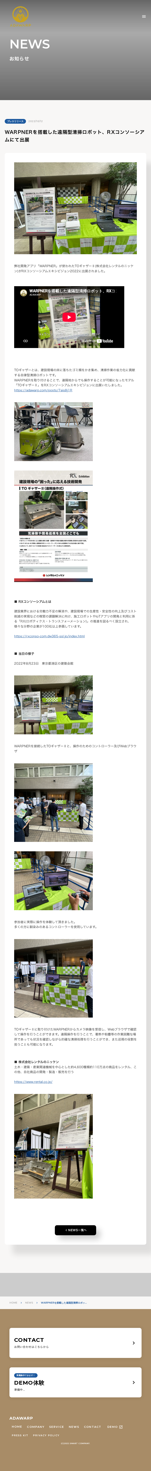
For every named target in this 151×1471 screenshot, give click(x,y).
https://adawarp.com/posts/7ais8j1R (43, 390)
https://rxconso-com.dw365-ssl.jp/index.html (49, 636)
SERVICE (56, 1427)
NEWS (29, 1302)
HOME (13, 1302)
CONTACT (92, 1427)
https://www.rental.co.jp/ (33, 1081)
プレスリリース (15, 121)
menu (144, 16)
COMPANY (35, 1427)
